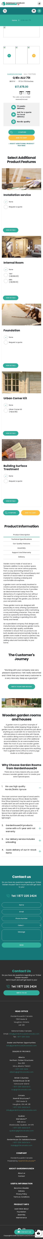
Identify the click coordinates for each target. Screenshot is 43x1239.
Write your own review (21, 687)
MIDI (13, 281)
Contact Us (25, 1232)
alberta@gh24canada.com (21, 1072)
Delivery (21, 1191)
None (11, 202)
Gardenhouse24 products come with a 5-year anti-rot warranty (18, 828)
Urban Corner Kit (15, 410)
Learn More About (21, 1209)
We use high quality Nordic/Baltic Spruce (14, 788)
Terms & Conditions (21, 1197)
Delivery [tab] (21, 557)
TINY (14, 275)
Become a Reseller (21, 1188)
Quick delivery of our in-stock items (19, 851)
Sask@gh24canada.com (21, 1145)
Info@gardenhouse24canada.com (24, 1034)
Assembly (21, 1215)
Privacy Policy (21, 1194)
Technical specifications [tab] (21, 539)
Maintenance (21, 1218)
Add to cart (21, 138)
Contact (21, 1176)
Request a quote (15, 207)
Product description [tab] (21, 535)
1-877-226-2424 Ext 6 (21, 1128)
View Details (10, 230)
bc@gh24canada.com (21, 1089)
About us (21, 1173)
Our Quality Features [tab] (21, 543)
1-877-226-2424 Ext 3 (21, 1087)
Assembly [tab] (21, 548)
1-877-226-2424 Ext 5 (21, 1107)
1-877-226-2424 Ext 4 (21, 1142)
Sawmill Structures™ (27, 1161)
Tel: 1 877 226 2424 (24, 896)
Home (14, 20)
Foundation (21, 1212)
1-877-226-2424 (23, 1037)
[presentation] (9, 55)
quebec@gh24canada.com (21, 1131)
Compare (22, 132)
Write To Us (22, 993)
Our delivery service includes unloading (18, 841)
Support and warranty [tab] (21, 552)
